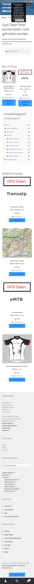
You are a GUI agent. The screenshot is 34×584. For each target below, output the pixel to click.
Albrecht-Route (14, 139)
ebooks (6, 548)
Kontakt (7, 531)
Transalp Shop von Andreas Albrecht (10, 7)
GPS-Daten (10, 132)
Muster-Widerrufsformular (12, 538)
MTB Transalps (13, 156)
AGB (5, 513)
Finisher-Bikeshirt (12, 128)
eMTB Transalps (14, 146)
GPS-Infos (7, 545)
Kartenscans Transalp (16, 152)
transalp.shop (6, 428)
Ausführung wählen (9, 103)
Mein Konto (5, 581)
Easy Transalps (13, 142)
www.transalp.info (7, 423)
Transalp (9, 135)
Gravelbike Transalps (15, 149)
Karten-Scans (8, 541)
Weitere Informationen (18, 18)
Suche (17, 581)
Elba (8, 125)
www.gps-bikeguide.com (9, 425)
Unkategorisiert (12, 159)
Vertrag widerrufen (17, 574)
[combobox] (17, 465)
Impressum (8, 506)
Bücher (6, 552)
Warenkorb (26, 579)
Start (5, 17)
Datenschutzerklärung (11, 516)
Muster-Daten (8, 534)
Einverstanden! (19, 20)
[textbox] (17, 465)
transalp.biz (6, 430)
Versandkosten (10, 97)
